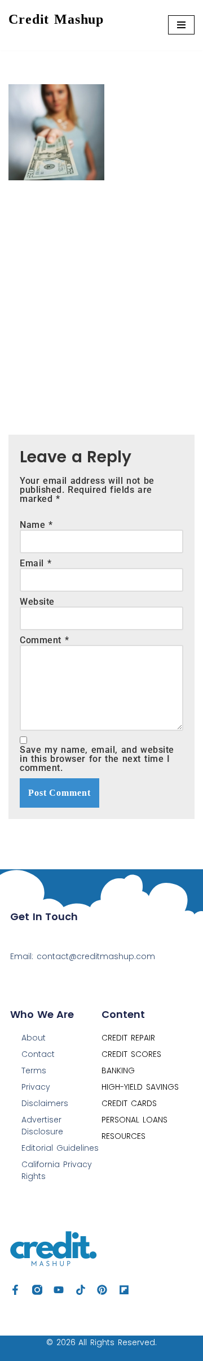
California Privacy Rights (56, 1170)
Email (35, 563)
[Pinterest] (102, 1290)
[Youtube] (59, 1290)
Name (36, 525)
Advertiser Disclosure (42, 1125)
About (33, 1037)
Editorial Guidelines (60, 1148)
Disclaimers (44, 1103)
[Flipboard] (124, 1290)
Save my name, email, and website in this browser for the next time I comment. (97, 759)
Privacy (35, 1087)
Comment (44, 640)
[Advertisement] (101, 299)
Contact (38, 1054)
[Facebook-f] (15, 1290)
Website (37, 601)
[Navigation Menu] (181, 24)
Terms (33, 1070)
